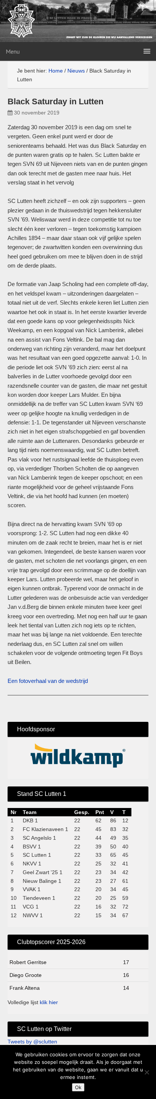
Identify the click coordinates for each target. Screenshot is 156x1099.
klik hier (49, 1002)
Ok (78, 1087)
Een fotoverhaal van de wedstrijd (48, 681)
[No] (146, 1072)
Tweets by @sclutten (32, 1042)
